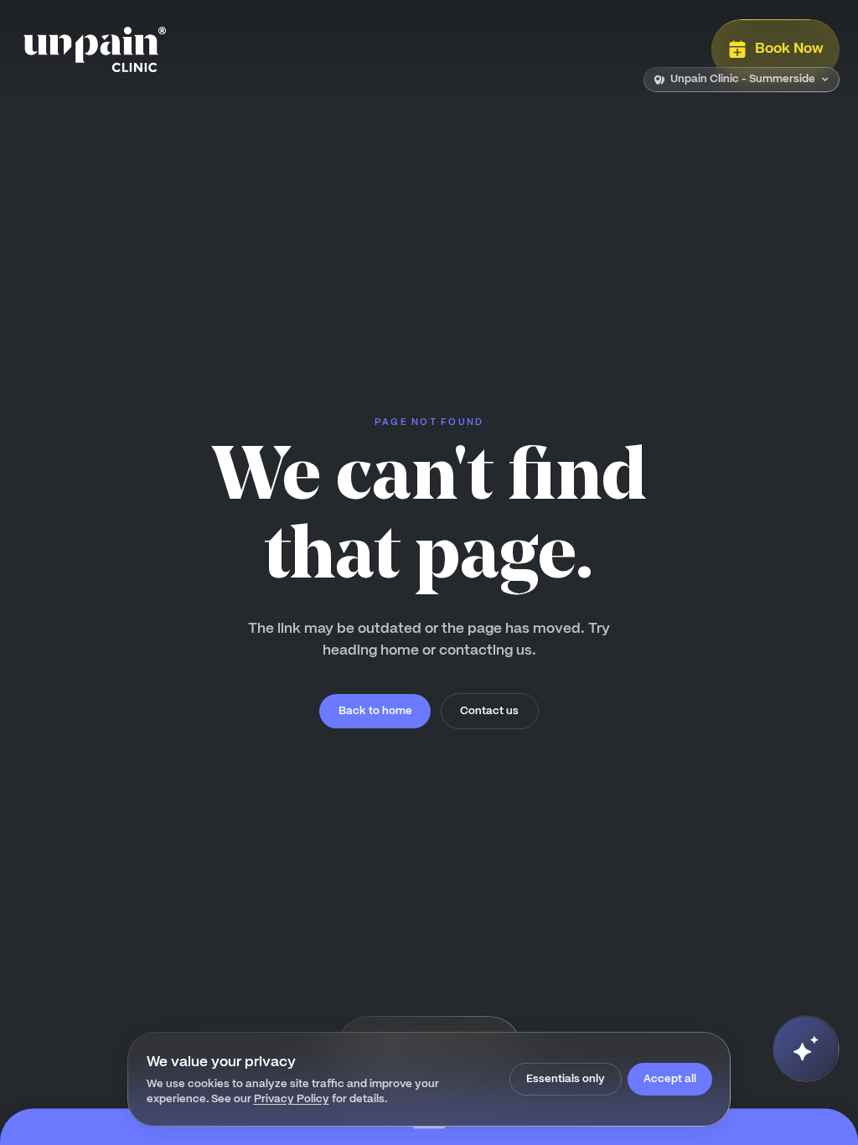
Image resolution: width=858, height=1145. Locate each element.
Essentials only (565, 1078)
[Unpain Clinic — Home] (94, 49)
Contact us (489, 710)
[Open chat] (805, 1049)
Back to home (375, 710)
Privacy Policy (291, 1098)
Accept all (670, 1078)
